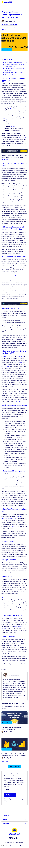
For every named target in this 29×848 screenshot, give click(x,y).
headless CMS (6, 356)
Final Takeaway (8, 74)
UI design (13, 126)
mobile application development (10, 119)
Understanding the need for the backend (15, 62)
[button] (3, 845)
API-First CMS (19, 362)
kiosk (13, 526)
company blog (5, 366)
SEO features (17, 401)
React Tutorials (6, 50)
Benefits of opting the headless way (14, 72)
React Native (13, 109)
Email (7, 789)
